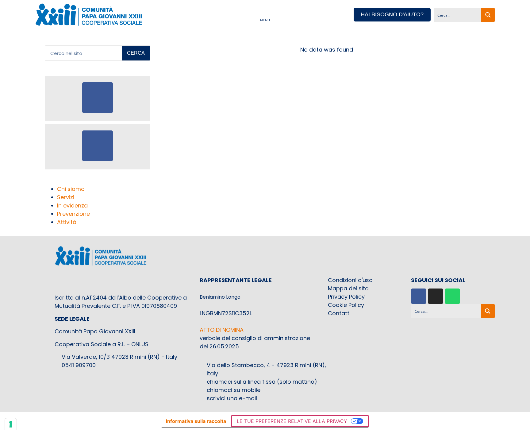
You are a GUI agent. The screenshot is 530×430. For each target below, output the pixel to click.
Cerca (136, 53)
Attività (66, 222)
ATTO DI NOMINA (222, 330)
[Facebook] (418, 296)
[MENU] (265, 14)
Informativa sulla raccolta (196, 421)
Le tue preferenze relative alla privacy (292, 421)
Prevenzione (73, 214)
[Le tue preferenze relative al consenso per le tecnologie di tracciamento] (11, 424)
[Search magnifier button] (488, 15)
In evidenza (72, 205)
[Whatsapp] (452, 296)
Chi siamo (71, 189)
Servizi (65, 197)
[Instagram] (435, 296)
